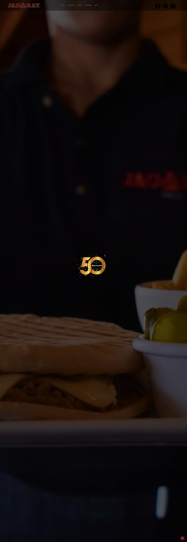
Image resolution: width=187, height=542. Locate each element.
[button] (105, 255)
